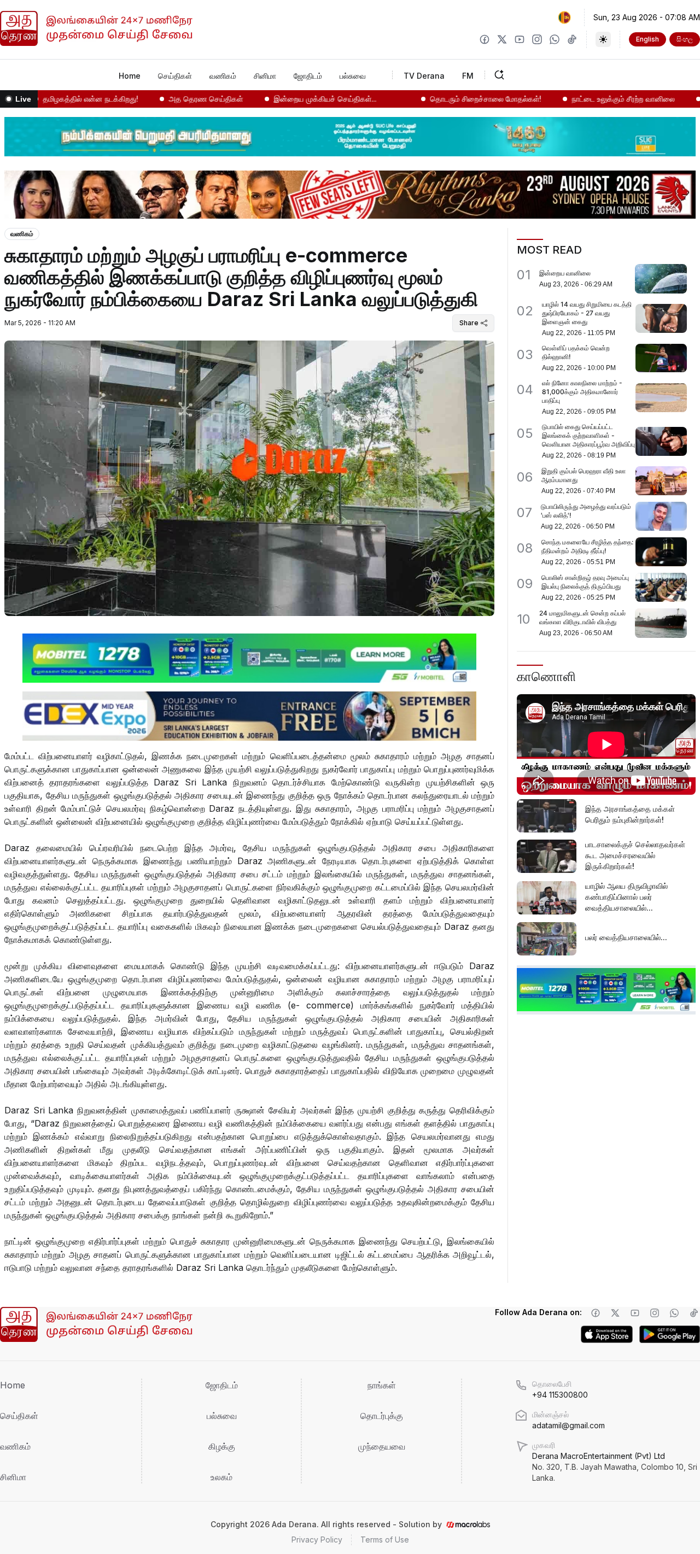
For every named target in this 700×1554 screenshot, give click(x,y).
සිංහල (684, 39)
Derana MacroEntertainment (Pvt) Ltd (614, 1466)
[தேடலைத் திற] (533, 74)
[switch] (603, 39)
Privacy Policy (316, 1539)
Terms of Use (384, 1539)
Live (23, 99)
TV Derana (424, 75)
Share (469, 323)
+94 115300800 (560, 1394)
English (647, 39)
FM (468, 75)
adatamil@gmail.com (568, 1425)
